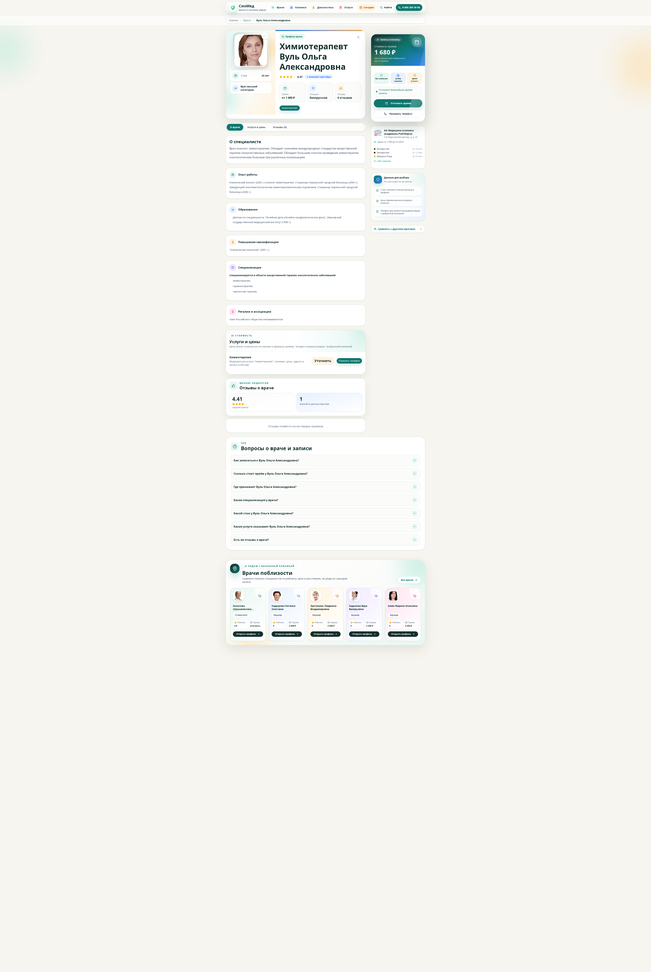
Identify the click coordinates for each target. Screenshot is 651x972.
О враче (235, 127)
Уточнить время (401, 103)
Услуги (348, 7)
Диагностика (325, 7)
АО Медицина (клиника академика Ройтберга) (399, 132)
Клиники (300, 7)
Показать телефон (349, 360)
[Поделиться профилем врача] (358, 37)
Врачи (280, 7)
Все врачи (407, 580)
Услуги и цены (256, 127)
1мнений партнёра (319, 76)
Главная (233, 20)
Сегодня (369, 7)
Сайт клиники (384, 161)
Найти (388, 7)
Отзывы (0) (280, 127)
